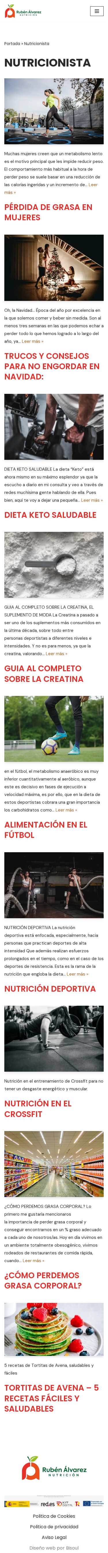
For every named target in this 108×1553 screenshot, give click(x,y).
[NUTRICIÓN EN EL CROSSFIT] (54, 1039)
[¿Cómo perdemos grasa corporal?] (54, 1164)
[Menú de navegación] (97, 11)
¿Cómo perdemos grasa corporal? (43, 1280)
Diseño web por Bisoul (54, 1548)
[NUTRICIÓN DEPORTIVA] (54, 885)
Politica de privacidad (54, 1526)
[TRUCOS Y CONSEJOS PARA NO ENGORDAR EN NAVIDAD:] (54, 268)
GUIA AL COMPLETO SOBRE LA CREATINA (44, 673)
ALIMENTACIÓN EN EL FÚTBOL (45, 830)
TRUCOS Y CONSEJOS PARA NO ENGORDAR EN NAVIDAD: (52, 367)
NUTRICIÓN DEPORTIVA (50, 989)
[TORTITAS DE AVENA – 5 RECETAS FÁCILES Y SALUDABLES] (54, 1329)
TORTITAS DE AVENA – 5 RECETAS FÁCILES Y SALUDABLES (51, 1398)
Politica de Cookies (54, 1516)
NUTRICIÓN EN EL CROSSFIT (37, 1109)
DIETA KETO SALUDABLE (50, 515)
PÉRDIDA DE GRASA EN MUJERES (48, 212)
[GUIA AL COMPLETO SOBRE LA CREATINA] (54, 565)
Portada (12, 43)
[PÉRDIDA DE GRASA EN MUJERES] (54, 111)
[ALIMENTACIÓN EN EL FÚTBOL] (54, 729)
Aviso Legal (54, 1537)
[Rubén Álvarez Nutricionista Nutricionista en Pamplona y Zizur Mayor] (24, 11)
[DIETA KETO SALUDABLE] (54, 427)
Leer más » (32, 341)
